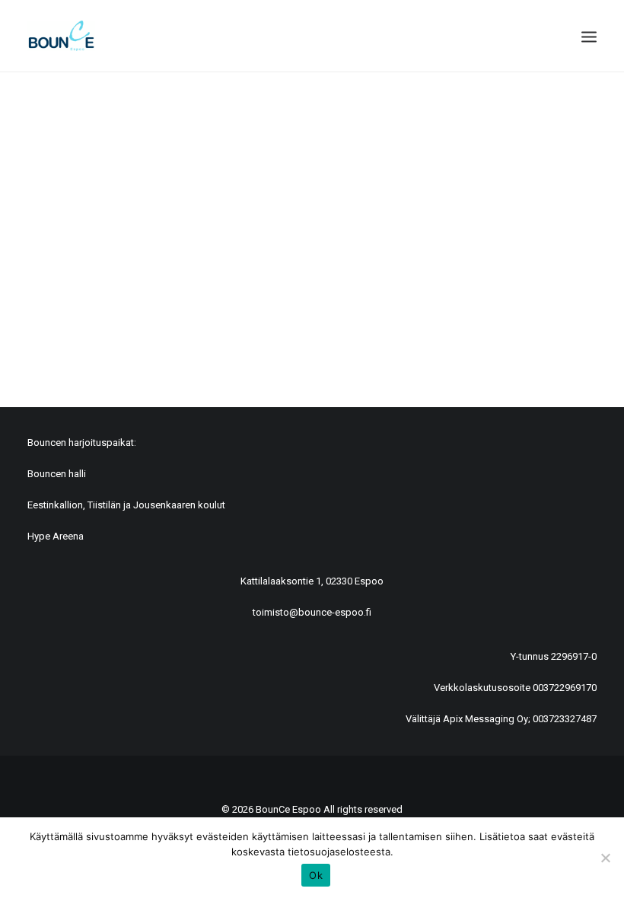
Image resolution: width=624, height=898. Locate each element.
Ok (316, 875)
